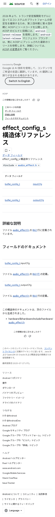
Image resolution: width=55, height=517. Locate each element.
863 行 (36, 274)
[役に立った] (33, 100)
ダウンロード (8, 388)
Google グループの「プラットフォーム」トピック (26, 435)
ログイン (47, 3)
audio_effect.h (28, 165)
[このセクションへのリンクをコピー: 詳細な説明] (25, 224)
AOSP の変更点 (11, 49)
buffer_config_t (12, 184)
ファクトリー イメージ (13, 397)
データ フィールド (12, 155)
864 (35, 296)
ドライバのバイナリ (12, 402)
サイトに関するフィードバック (19, 504)
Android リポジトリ (12, 378)
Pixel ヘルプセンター (12, 463)
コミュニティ (29, 494)
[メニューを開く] (5, 3)
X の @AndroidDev (11, 420)
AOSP (5, 93)
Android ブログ (9, 425)
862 (35, 230)
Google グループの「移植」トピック (20, 445)
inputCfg (37, 184)
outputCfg (38, 200)
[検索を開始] (31, 4)
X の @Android (9, 415)
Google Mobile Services (13, 473)
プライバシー (24, 499)
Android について (11, 494)
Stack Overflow (9, 478)
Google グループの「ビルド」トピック (21, 440)
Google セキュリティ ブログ (16, 430)
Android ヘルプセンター (14, 458)
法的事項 (42, 494)
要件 (4, 383)
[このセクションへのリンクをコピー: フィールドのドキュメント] (5, 252)
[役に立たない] (38, 100)
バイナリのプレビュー (13, 392)
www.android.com (11, 468)
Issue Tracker (8, 483)
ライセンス (9, 499)
